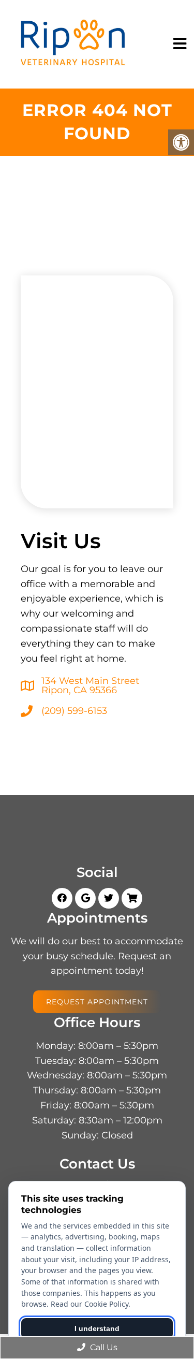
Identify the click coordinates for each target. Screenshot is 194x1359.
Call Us (102, 1347)
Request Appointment (97, 1001)
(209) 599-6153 (74, 710)
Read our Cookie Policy (89, 1304)
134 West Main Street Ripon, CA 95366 (90, 685)
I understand (97, 1328)
